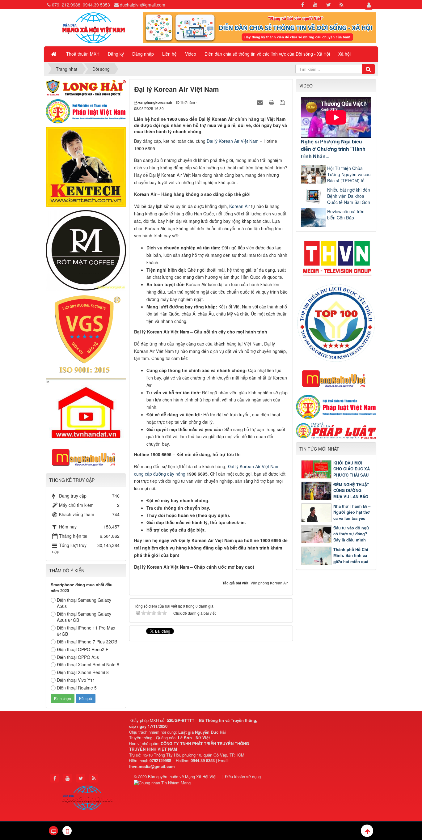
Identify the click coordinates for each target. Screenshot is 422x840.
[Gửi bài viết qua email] (260, 102)
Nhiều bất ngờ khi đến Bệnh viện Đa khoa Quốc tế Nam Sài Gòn (348, 196)
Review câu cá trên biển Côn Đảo (346, 214)
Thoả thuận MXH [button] (82, 54)
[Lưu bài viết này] (283, 102)
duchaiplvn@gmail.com (142, 5)
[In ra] (272, 102)
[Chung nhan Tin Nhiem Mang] (163, 782)
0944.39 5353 (96, 5)
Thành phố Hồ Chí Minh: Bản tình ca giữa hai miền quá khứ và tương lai (350, 558)
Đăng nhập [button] (143, 54)
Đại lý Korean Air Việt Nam (233, 141)
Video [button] (190, 54)
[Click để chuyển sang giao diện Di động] (67, 830)
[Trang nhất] (54, 53)
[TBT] (86, 166)
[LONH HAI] (86, 87)
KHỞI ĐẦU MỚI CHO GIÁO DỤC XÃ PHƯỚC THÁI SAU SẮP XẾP (351, 472)
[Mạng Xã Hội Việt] (93, 27)
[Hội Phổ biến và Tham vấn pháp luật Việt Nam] (336, 406)
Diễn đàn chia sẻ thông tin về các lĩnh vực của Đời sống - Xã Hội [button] (267, 54)
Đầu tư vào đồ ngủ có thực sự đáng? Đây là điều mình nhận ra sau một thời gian (335, 540)
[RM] (86, 250)
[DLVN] (336, 322)
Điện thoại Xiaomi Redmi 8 (83, 672)
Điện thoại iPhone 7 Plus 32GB (87, 641)
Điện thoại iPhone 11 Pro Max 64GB (86, 631)
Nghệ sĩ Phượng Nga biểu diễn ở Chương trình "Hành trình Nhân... (333, 149)
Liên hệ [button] (169, 54)
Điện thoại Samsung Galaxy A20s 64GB (84, 617)
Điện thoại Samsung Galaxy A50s (84, 603)
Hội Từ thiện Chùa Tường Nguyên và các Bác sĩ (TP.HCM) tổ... (348, 174)
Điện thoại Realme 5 (77, 688)
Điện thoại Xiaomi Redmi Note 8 (88, 664)
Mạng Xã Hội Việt (201, 776)
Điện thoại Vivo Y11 (76, 680)
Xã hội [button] (344, 54)
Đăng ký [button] (116, 54)
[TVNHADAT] (86, 409)
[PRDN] (336, 378)
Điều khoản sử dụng (243, 776)
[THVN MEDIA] (336, 256)
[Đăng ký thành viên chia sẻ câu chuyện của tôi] (259, 27)
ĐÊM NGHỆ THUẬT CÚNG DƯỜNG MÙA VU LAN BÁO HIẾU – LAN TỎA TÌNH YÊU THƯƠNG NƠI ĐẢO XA (335, 496)
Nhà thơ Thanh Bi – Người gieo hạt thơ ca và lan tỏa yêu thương (351, 515)
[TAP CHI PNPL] (336, 430)
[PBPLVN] (86, 111)
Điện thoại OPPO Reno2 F (82, 649)
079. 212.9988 (66, 5)
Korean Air (239, 206)
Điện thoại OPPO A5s (78, 657)
